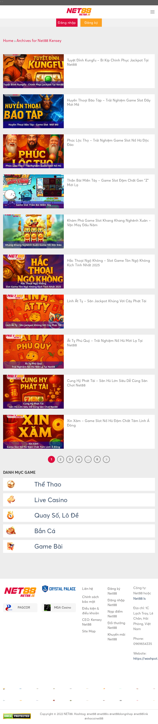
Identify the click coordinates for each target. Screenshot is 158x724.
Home (8, 40)
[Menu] (152, 12)
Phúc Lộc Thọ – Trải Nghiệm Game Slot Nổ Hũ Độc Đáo (108, 142)
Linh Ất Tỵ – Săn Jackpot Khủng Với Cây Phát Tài (106, 301)
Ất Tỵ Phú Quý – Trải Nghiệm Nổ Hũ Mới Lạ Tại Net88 (105, 343)
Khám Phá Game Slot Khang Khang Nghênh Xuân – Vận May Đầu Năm (109, 222)
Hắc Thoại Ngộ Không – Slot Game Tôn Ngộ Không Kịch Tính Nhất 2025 (108, 262)
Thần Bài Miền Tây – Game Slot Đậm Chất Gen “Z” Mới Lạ (108, 182)
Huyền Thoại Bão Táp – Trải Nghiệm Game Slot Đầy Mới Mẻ (109, 102)
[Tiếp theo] (106, 459)
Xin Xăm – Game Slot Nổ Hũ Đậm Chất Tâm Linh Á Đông (108, 423)
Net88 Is (139, 598)
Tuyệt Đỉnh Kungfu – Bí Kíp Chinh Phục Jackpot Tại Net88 (108, 62)
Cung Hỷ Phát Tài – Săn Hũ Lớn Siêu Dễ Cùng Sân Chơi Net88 (107, 383)
